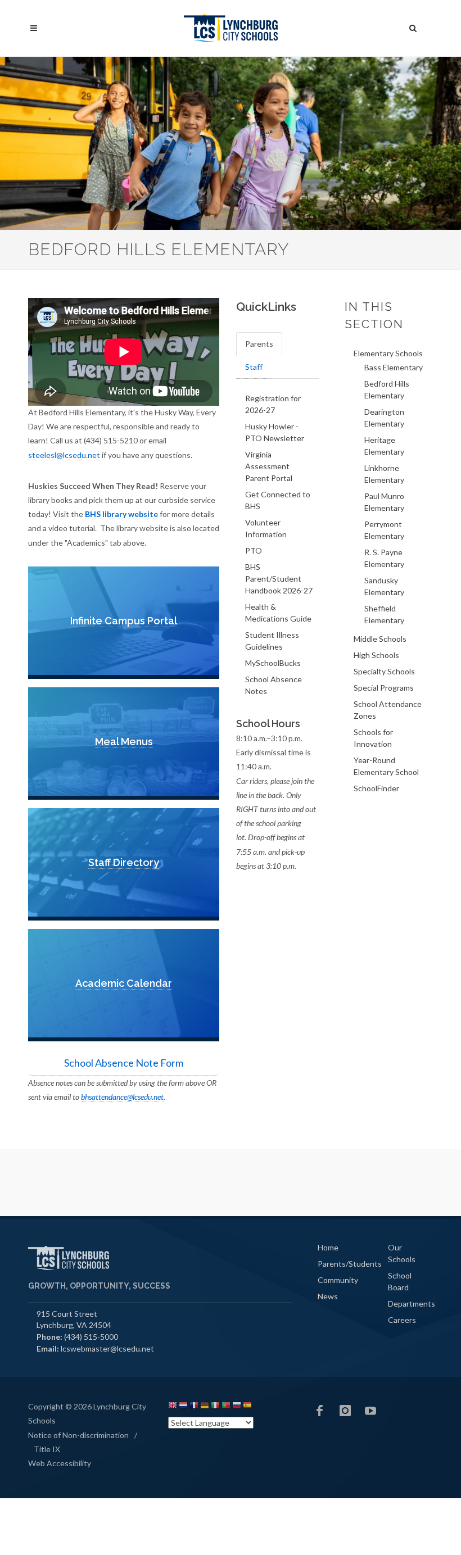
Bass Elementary (393, 367)
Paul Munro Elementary (384, 502)
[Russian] (236, 1407)
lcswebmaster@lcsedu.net (107, 1348)
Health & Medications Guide (278, 612)
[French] (193, 1407)
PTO (253, 550)
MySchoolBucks (273, 663)
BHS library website (121, 514)
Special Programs (384, 687)
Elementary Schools (388, 353)
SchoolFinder (376, 788)
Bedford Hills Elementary (386, 389)
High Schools (376, 655)
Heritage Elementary (384, 445)
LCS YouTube (370, 1410)
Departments (411, 1303)
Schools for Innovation (373, 738)
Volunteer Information (266, 528)
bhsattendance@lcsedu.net (122, 1096)
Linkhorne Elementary (384, 473)
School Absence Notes (273, 685)
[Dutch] (183, 1407)
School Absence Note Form (123, 1063)
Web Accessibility (59, 1463)
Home (328, 1247)
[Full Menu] (34, 28)
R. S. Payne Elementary (384, 558)
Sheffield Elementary (384, 614)
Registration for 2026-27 (273, 404)
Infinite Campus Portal (123, 621)
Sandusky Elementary (384, 586)
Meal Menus (124, 741)
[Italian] (215, 1407)
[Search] (413, 26)
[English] (172, 1407)
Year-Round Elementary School (386, 766)
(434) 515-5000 (91, 1336)
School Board (400, 1281)
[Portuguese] (226, 1407)
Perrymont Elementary (384, 530)
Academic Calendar (123, 983)
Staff (254, 366)
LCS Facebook (320, 1410)
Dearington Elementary (384, 417)
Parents (259, 343)
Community (338, 1280)
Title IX (47, 1449)
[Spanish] (247, 1407)
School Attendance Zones (388, 709)
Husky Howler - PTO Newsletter (274, 432)
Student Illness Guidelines (272, 640)
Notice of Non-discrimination (78, 1435)
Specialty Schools (384, 671)
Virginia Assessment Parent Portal (268, 466)
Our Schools (401, 1253)
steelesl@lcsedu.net (64, 455)
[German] (204, 1407)
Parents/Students (350, 1263)
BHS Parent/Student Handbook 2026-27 (279, 578)
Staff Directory (123, 862)
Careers (402, 1320)
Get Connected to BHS (277, 500)
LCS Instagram (345, 1410)
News (328, 1296)
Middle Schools (380, 638)
